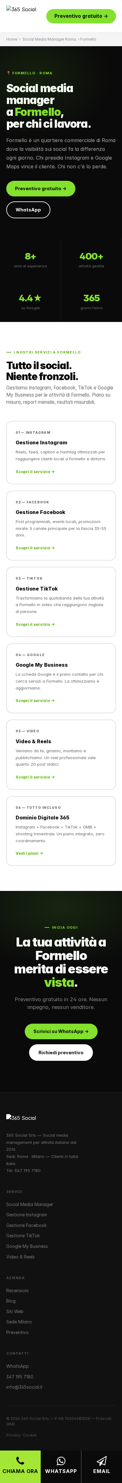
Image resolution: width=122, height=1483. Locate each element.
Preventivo (17, 1332)
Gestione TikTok (23, 1235)
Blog (11, 1300)
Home (11, 39)
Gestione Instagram (26, 1214)
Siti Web (14, 1311)
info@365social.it (24, 1387)
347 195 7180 (27, 1170)
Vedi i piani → (29, 853)
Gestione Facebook (26, 1225)
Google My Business (27, 1246)
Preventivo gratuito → (81, 16)
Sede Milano (19, 1321)
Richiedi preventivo (61, 1052)
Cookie (29, 1435)
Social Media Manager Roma (49, 39)
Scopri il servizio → (35, 471)
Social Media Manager (29, 1204)
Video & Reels (20, 1256)
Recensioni (17, 1290)
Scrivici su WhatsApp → (61, 1031)
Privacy (13, 1435)
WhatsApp (28, 209)
